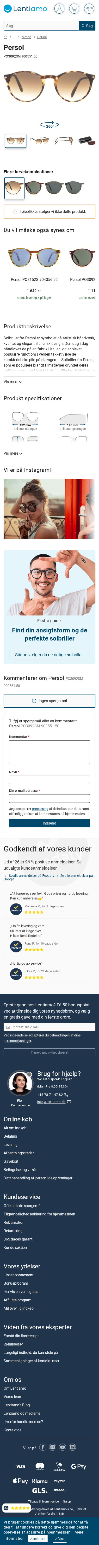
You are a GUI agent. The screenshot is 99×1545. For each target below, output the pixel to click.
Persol (42, 37)
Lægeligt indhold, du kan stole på (31, 1352)
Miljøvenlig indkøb (19, 1308)
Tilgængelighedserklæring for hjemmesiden (39, 1214)
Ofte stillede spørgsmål (22, 1205)
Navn (14, 772)
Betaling (10, 1136)
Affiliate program (17, 1300)
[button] (15, 141)
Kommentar (19, 736)
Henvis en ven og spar (22, 1291)
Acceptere (37, 1538)
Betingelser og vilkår (20, 1169)
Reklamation (14, 1222)
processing (40, 808)
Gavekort (11, 1161)
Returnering (13, 1230)
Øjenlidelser (13, 1344)
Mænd (26, 37)
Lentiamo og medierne (22, 1413)
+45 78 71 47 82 (50, 1095)
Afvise (59, 1538)
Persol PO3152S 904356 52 (34, 280)
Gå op (67, 1501)
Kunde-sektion (15, 1247)
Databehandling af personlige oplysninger (38, 1178)
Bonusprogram (16, 1283)
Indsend (49, 823)
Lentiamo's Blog (17, 1405)
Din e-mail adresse (24, 790)
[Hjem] (5, 37)
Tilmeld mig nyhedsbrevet (49, 1052)
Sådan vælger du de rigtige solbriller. (49, 654)
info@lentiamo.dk (51, 1101)
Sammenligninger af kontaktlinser (31, 1360)
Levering (11, 1144)
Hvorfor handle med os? (23, 1421)
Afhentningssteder (19, 1153)
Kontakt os (12, 1430)
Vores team (13, 1396)
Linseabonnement (18, 1274)
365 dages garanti (18, 1239)
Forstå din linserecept (21, 1335)
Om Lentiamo (15, 1388)
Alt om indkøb (15, 1128)
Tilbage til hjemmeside (43, 1501)
